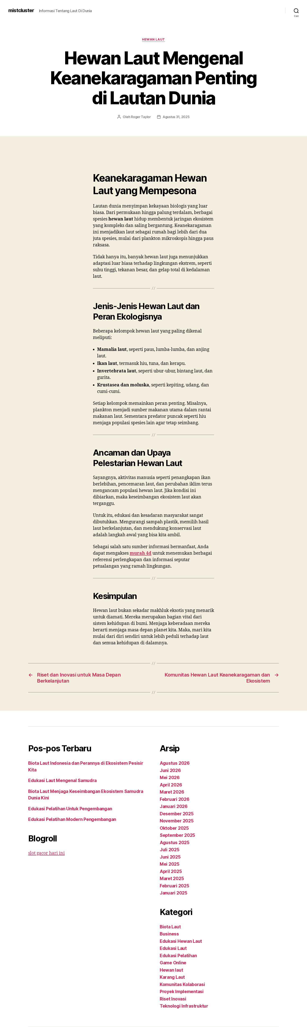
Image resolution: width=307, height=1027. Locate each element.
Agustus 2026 (175, 763)
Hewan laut (153, 39)
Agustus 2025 (174, 842)
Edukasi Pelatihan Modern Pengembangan (72, 819)
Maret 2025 (172, 878)
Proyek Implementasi (182, 991)
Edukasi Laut (173, 948)
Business (169, 934)
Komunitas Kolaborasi (182, 984)
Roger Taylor (141, 117)
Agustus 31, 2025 (176, 117)
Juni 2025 (170, 857)
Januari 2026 (174, 806)
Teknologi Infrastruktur (184, 1006)
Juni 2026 (170, 770)
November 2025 (177, 820)
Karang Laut (172, 977)
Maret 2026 (172, 792)
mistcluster (21, 10)
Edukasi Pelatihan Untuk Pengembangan (70, 808)
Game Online (173, 962)
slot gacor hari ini (46, 853)
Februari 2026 (174, 799)
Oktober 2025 (174, 828)
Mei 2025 (169, 864)
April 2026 (171, 784)
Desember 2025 (177, 813)
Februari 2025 (174, 885)
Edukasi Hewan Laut (181, 941)
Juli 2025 (169, 849)
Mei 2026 (170, 777)
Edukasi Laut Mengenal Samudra (62, 780)
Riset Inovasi (173, 999)
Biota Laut (170, 926)
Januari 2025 (173, 893)
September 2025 (177, 835)
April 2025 (171, 871)
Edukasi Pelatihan (178, 955)
